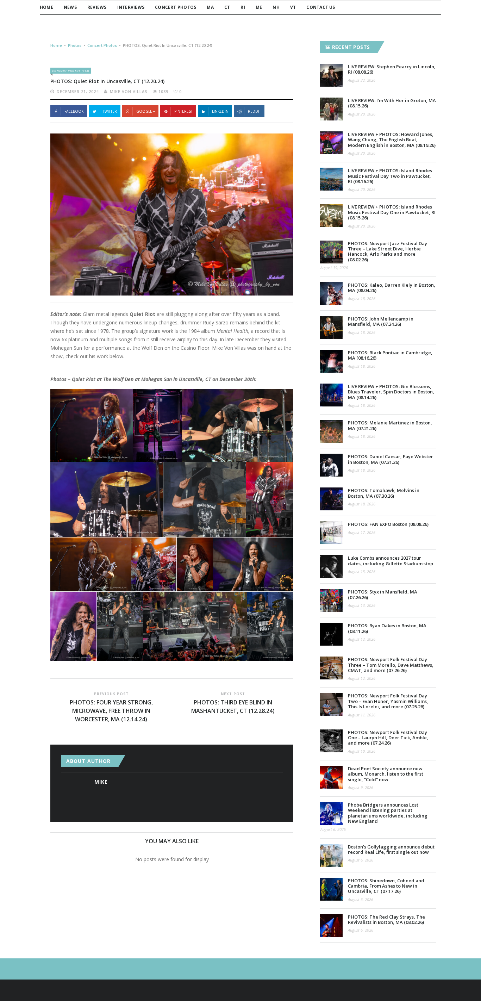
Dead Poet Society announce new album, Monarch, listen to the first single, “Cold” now (385, 774)
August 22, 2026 (361, 80)
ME (259, 7)
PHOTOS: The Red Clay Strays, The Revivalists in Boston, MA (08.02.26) (386, 919)
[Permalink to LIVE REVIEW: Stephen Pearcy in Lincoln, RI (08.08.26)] (331, 75)
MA (210, 7)
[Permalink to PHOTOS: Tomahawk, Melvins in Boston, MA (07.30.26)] (331, 498)
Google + (145, 111)
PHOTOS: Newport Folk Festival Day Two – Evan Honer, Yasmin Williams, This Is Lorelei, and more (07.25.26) (388, 701)
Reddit (254, 111)
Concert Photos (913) (70, 71)
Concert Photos (175, 7)
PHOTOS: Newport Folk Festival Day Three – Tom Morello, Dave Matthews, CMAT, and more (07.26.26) (390, 664)
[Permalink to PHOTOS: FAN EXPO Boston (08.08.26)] (331, 532)
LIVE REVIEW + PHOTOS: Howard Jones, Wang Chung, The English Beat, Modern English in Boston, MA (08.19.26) (392, 139)
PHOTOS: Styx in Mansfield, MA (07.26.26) (382, 594)
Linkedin (220, 111)
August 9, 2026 (360, 787)
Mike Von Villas (129, 91)
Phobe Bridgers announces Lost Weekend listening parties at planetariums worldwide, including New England (387, 813)
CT (227, 7)
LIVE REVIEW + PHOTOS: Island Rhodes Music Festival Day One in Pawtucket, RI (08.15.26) (392, 212)
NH (276, 7)
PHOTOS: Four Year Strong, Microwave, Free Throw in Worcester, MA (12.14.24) (111, 710)
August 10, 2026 (361, 751)
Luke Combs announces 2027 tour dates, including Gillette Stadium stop (390, 560)
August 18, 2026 (361, 298)
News (70, 7)
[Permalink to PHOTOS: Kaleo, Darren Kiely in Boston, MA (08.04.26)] (331, 293)
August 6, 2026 (333, 829)
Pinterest (183, 111)
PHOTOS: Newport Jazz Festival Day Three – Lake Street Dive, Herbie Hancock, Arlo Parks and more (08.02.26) (387, 251)
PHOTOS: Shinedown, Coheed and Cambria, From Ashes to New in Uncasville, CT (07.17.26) (386, 886)
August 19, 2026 (334, 267)
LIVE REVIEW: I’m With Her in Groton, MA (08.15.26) (392, 103)
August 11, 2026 (361, 714)
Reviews (97, 7)
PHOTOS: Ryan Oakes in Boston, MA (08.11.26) (387, 628)
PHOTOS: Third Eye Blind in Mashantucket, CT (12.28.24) (233, 706)
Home (46, 7)
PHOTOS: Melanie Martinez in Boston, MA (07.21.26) (390, 425)
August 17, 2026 (361, 532)
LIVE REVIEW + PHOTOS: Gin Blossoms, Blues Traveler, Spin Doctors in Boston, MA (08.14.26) (391, 391)
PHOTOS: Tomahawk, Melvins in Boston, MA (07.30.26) (383, 493)
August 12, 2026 (361, 639)
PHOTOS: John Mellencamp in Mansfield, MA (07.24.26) (380, 321)
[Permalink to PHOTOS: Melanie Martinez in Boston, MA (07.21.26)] (331, 431)
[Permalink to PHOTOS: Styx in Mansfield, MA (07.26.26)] (331, 600)
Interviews (130, 7)
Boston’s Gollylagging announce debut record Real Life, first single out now (391, 849)
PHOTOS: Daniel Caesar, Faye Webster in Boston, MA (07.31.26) (390, 459)
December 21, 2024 (78, 91)
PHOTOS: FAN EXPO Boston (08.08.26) (388, 524)
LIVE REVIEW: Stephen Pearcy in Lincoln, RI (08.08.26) (392, 69)
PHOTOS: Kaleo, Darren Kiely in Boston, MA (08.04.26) (391, 287)
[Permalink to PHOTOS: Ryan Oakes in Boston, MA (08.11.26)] (331, 634)
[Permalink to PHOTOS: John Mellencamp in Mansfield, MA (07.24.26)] (331, 327)
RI (243, 7)
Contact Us (320, 7)
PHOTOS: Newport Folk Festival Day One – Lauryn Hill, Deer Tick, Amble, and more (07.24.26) (388, 737)
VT (293, 7)
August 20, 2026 (361, 114)
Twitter (110, 111)
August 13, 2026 (361, 571)
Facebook (73, 111)
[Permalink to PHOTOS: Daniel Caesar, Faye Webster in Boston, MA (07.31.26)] (331, 465)
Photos (74, 45)
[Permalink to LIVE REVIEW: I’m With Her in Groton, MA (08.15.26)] (331, 109)
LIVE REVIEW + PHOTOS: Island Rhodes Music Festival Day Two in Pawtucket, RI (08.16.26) (390, 176)
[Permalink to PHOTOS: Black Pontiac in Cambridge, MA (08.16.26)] (331, 361)
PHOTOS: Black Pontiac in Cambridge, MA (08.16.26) (390, 355)
